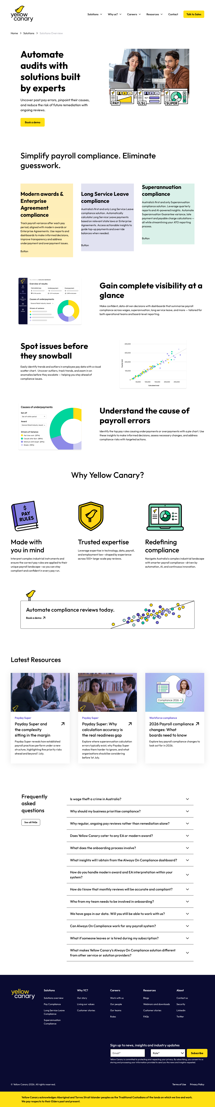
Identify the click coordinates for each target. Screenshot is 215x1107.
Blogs (146, 997)
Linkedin (181, 1010)
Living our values (85, 1004)
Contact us (182, 997)
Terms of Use (179, 1084)
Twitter (180, 1016)
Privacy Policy (197, 1084)
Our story (82, 997)
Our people (116, 1004)
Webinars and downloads (156, 1004)
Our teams (115, 1010)
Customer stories (86, 1010)
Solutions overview (53, 997)
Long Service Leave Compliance (54, 1012)
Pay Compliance (52, 1004)
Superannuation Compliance (52, 1022)
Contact (173, 14)
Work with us (117, 997)
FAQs (146, 1016)
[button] (95, 14)
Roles (113, 1016)
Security (181, 1004)
